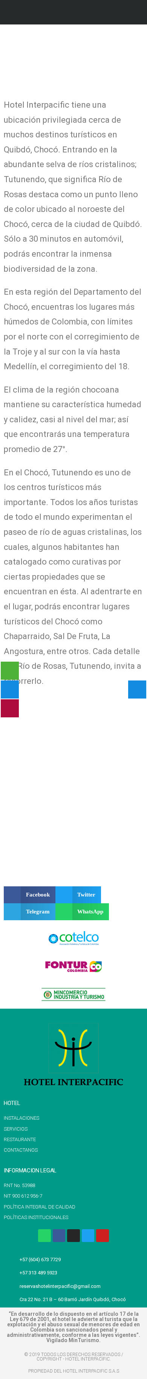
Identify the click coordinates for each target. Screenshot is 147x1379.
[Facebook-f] (59, 1235)
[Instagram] (73, 1235)
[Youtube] (102, 1235)
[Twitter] (88, 1235)
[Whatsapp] (44, 1235)
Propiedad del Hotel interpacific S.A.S (73, 1371)
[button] (132, 51)
